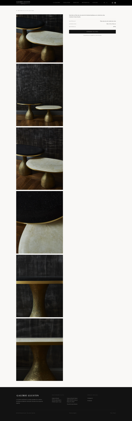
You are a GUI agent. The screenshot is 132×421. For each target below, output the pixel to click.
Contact (95, 2)
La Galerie (56, 2)
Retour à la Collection (26, 10)
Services (76, 2)
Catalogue (66, 2)
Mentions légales (72, 413)
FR (104, 2)
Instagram (90, 398)
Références (86, 2)
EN (107, 2)
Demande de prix (92, 31)
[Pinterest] (115, 2)
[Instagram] (112, 2)
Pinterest (89, 400)
